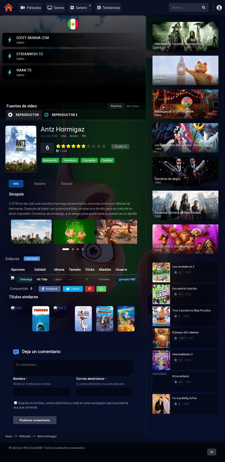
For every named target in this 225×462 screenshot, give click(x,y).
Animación (50, 160)
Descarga (32, 258)
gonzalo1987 (127, 279)
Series (58, 8)
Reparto (40, 183)
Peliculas (33, 8)
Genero (81, 8)
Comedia (89, 160)
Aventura (70, 160)
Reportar (116, 106)
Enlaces (67, 183)
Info (16, 183)
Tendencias (111, 8)
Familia (107, 160)
